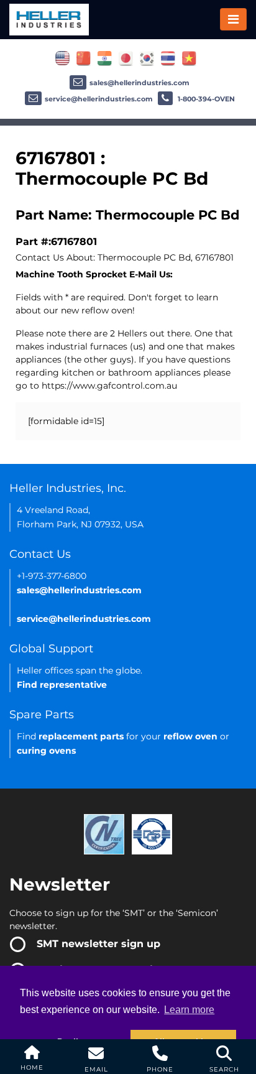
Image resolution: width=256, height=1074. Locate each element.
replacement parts (81, 736)
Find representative (62, 684)
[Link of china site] (83, 57)
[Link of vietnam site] (189, 57)
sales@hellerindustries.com (139, 82)
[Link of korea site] (147, 57)
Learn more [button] (189, 1009)
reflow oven (190, 736)
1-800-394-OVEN (205, 99)
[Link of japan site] (126, 57)
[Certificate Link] (104, 833)
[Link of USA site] (62, 57)
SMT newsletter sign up (98, 944)
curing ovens (46, 750)
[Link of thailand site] (168, 57)
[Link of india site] (105, 57)
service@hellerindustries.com (99, 99)
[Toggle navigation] (233, 19)
